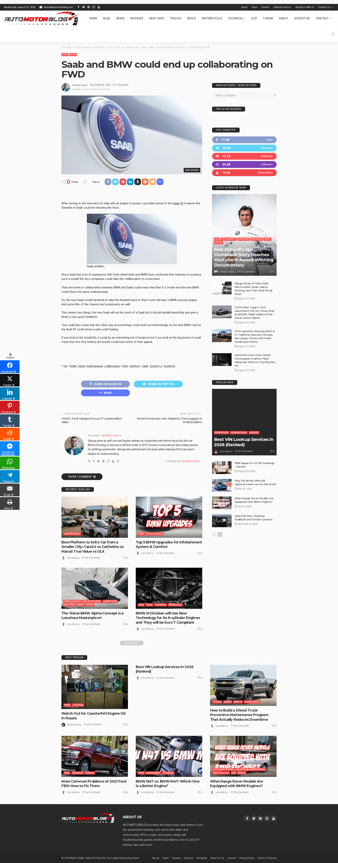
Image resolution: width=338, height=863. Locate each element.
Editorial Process (282, 7)
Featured (95, 601)
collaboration (112, 366)
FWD (125, 366)
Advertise (302, 18)
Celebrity (230, 239)
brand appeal (95, 366)
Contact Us (324, 7)
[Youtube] (244, 172)
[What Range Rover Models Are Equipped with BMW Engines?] (222, 502)
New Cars (156, 18)
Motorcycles (212, 18)
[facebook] (244, 139)
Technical (235, 18)
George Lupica (80, 85)
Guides (227, 701)
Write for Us (217, 858)
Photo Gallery (221, 772)
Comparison (221, 432)
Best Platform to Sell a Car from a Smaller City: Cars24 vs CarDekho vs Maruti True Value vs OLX (92, 547)
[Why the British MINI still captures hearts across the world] (222, 485)
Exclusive (243, 239)
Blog (106, 18)
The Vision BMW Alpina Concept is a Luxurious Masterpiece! (92, 615)
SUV (234, 772)
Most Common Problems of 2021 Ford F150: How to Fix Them (93, 783)
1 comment (122, 84)
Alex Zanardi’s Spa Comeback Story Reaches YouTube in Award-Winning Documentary (243, 257)
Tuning (268, 18)
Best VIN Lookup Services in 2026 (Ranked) (243, 442)
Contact (322, 18)
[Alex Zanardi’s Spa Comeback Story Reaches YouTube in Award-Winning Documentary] (244, 235)
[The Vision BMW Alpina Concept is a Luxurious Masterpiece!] (94, 588)
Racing (218, 239)
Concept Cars (80, 601)
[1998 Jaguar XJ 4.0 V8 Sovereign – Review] (222, 467)
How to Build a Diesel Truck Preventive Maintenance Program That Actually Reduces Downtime (239, 715)
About (244, 7)
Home (93, 18)
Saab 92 (178, 203)
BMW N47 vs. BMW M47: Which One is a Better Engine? (168, 783)
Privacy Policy (246, 858)
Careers (265, 7)
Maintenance (252, 701)
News (120, 18)
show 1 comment (80, 476)
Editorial (188, 858)
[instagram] (244, 164)
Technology (175, 604)
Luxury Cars (110, 601)
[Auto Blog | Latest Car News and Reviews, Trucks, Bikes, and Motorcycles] (88, 818)
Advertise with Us (305, 7)
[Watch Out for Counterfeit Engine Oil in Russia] (94, 687)
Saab (73, 54)
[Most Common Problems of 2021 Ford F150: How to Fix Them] (94, 756)
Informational (72, 533)
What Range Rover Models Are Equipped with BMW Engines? (236, 783)
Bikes (191, 18)
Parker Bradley (227, 271)
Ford (66, 772)
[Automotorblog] (41, 18)
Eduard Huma (74, 724)
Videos (89, 604)
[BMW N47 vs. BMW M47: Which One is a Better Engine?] (169, 756)
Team (254, 7)
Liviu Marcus (73, 557)
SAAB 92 (169, 366)
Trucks (175, 18)
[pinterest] (244, 156)
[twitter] (244, 148)
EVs (254, 18)
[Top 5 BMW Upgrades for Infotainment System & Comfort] (169, 517)
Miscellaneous (155, 533)
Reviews (136, 18)
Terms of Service (267, 858)
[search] (333, 34)
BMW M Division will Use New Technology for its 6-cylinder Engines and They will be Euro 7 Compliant (168, 618)
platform (135, 366)
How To (238, 701)
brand (81, 366)
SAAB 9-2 (155, 366)
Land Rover (219, 769)
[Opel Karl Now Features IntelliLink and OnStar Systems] (222, 520)
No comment (93, 557)
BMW (64, 54)
